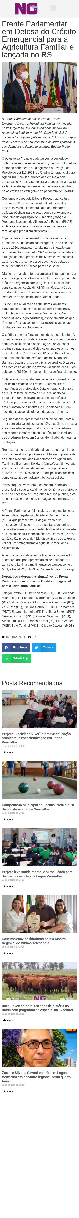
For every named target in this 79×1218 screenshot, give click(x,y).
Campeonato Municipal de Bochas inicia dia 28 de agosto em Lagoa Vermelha (38, 807)
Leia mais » (7, 752)
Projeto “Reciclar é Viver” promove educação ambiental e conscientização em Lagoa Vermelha (36, 738)
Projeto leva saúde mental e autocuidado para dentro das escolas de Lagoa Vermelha (37, 874)
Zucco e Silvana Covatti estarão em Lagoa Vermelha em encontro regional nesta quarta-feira (37, 1077)
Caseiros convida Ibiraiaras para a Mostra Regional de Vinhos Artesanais (34, 941)
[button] (53, 8)
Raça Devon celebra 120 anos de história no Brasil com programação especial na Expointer (37, 1008)
